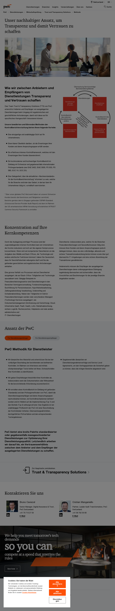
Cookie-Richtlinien (29, 592)
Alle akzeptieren (57, 584)
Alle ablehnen (57, 592)
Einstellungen (57, 600)
